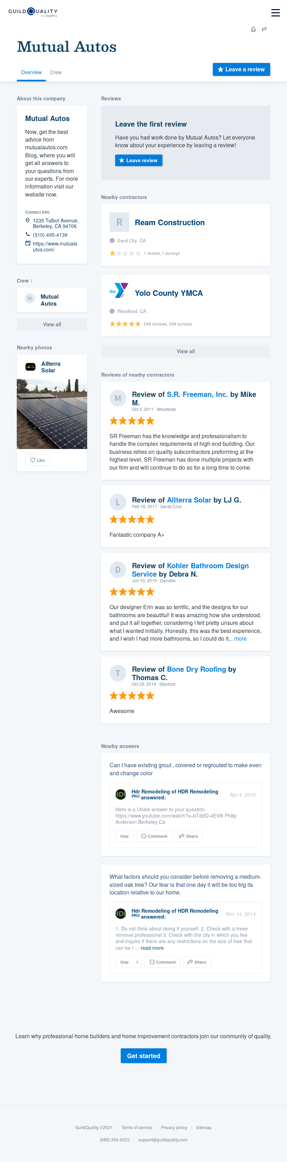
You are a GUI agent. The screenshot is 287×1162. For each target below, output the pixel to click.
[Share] (264, 29)
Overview (31, 72)
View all (52, 324)
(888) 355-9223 (115, 1139)
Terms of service (136, 1127)
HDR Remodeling (198, 791)
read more (152, 947)
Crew (56, 72)
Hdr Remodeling (151, 791)
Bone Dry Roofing (196, 669)
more (240, 638)
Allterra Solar (51, 366)
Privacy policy (174, 1127)
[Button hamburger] (275, 12)
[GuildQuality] (32, 12)
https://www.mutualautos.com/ (55, 246)
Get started (143, 1055)
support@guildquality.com (163, 1139)
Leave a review (245, 69)
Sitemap (204, 1127)
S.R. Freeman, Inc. (197, 394)
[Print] (253, 29)
